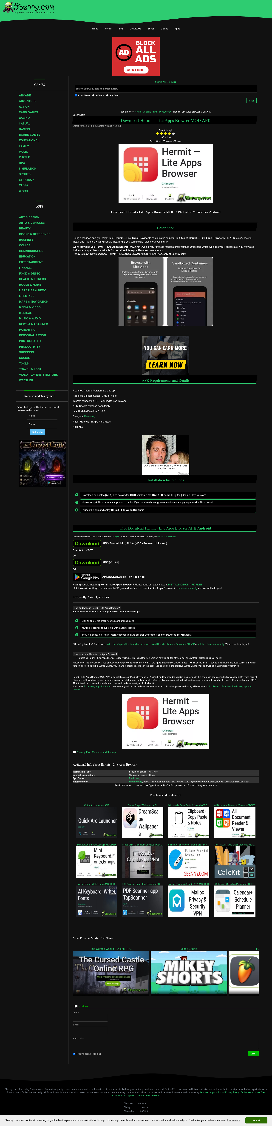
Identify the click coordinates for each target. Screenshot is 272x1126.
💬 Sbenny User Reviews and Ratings (94, 752)
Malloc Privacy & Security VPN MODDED (189, 884)
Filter (251, 100)
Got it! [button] (256, 1120)
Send (253, 1053)
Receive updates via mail (88, 1053)
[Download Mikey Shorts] (189, 972)
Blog (121, 28)
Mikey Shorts (189, 949)
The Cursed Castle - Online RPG (111, 949)
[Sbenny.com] (28, 6)
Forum (108, 28)
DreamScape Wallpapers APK (142, 805)
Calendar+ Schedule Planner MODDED (234, 884)
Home (95, 28)
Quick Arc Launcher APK (96, 805)
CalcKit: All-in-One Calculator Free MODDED (235, 844)
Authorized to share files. (253, 1092)
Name (76, 1012)
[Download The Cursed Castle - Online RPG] (111, 972)
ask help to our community (211, 644)
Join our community (187, 588)
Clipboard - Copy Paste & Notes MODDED (189, 805)
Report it (117, 537)
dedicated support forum (212, 1092)
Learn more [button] (233, 1120)
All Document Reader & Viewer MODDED (234, 805)
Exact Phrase (84, 95)
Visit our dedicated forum (166, 537)
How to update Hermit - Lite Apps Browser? (95, 654)
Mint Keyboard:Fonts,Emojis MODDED (96, 844)
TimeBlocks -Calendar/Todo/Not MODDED (142, 844)
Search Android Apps (165, 82)
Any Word (114, 95)
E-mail (76, 1024)
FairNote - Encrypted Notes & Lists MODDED (189, 844)
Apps (177, 28)
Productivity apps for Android (98, 686)
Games (164, 28)
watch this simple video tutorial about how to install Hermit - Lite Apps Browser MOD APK (150, 644)
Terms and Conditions (149, 1095)
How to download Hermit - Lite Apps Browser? (97, 607)
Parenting (89, 416)
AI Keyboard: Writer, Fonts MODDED (96, 884)
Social (151, 28)
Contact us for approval (124, 1095)
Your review (78, 1038)
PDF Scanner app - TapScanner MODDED (142, 884)
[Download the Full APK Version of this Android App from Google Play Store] (87, 577)
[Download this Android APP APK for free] (87, 543)
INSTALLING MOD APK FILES (185, 584)
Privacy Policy (232, 1092)
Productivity (135, 778)
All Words (100, 95)
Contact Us (135, 28)
